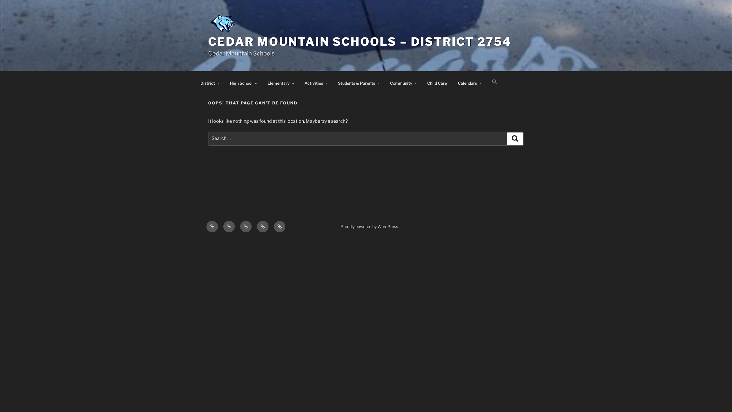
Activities (314, 83)
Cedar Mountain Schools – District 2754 (360, 42)
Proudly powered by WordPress (369, 226)
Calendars (467, 83)
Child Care (437, 83)
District (207, 83)
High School (241, 83)
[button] (494, 82)
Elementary (278, 83)
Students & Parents (356, 83)
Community (401, 83)
